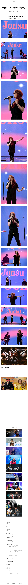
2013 (8, 568)
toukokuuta (10, 544)
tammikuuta (10, 561)
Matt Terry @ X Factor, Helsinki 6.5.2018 (15, 550)
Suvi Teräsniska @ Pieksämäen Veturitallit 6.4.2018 (13, 546)
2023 (8, 526)
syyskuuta (9, 538)
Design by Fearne (18, 583)
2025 (8, 523)
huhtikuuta (10, 557)
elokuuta (9, 540)
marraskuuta (10, 536)
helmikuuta (10, 559)
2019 (8, 532)
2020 (8, 530)
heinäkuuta (10, 541)
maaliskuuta (10, 558)
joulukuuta (10, 534)
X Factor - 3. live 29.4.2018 (12, 555)
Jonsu (7, 371)
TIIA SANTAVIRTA (14, 8)
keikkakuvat (11, 371)
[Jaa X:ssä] (19, 371)
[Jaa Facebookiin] (21, 371)
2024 (8, 525)
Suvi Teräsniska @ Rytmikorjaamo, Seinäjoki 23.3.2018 (13, 553)
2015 (8, 565)
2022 (8, 527)
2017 (8, 563)
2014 (8, 567)
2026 (8, 522)
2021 (8, 529)
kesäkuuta (10, 543)
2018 (8, 533)
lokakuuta (9, 537)
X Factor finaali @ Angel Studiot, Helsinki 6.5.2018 (15, 548)
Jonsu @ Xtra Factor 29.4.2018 (13, 551)
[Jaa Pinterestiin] (23, 371)
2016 (8, 564)
